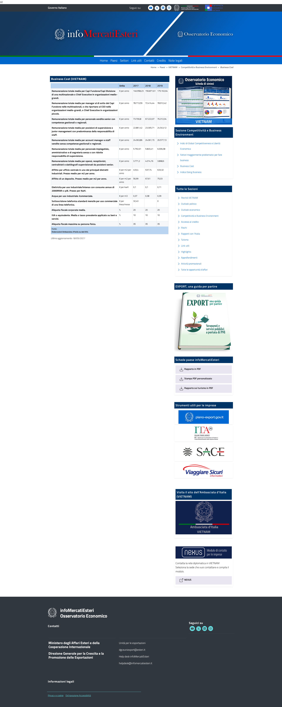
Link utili (136, 60)
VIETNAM (172, 67)
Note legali (175, 60)
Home (104, 60)
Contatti (149, 60)
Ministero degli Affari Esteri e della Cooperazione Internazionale (74, 644)
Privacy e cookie (55, 695)
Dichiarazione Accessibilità (78, 695)
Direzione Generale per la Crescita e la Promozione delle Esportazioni (76, 655)
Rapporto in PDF (192, 369)
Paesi (113, 60)
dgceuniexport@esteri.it (132, 650)
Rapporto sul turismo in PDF (198, 388)
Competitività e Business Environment (199, 67)
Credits (161, 60)
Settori (124, 60)
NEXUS (187, 579)
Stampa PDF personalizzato (198, 378)
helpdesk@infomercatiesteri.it (135, 663)
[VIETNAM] (204, 536)
